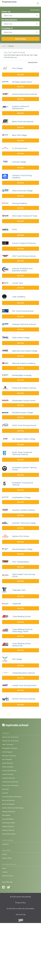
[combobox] (20, 15)
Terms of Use (20, 914)
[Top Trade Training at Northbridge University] (6, 375)
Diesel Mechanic (7, 763)
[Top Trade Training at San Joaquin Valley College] (6, 439)
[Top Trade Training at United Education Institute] (6, 673)
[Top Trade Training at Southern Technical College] (6, 523)
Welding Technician (8, 811)
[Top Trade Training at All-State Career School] (6, 82)
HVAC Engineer (7, 752)
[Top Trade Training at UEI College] (6, 659)
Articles (4, 854)
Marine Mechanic (8, 767)
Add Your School (7, 876)
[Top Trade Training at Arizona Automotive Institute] (6, 94)
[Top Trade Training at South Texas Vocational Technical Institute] (6, 453)
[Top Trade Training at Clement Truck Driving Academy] (6, 176)
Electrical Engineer (8, 804)
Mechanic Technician (9, 756)
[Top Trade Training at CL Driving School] (6, 148)
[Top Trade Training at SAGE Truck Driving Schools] (6, 425)
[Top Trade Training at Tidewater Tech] (6, 590)
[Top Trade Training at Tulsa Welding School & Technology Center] (6, 630)
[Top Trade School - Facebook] (3, 887)
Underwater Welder (8, 823)
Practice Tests (6, 858)
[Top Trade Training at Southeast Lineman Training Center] (6, 468)
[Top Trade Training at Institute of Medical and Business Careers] (6, 269)
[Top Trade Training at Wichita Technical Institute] (6, 699)
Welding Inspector (8, 830)
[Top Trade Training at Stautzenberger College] (6, 549)
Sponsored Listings (32, 62)
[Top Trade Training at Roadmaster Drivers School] (6, 401)
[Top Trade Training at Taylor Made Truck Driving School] (6, 575)
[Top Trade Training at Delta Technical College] (6, 190)
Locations (5, 844)
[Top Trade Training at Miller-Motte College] (6, 337)
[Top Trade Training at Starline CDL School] (6, 536)
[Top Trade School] (9, 3)
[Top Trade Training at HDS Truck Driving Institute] (6, 256)
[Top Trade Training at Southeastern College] (6, 497)
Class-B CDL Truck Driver (10, 741)
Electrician (5, 789)
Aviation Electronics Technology (12, 808)
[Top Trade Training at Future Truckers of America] (6, 243)
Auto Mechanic (7, 759)
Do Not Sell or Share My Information (20, 908)
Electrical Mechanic (8, 800)
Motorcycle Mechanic (9, 770)
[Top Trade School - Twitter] (8, 887)
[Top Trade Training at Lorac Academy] (6, 296)
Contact (4, 872)
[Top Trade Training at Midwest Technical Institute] (6, 324)
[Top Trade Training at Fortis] (6, 229)
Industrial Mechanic (8, 778)
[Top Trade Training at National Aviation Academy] (6, 363)
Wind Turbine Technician (10, 785)
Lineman (5, 793)
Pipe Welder (6, 815)
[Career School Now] (20, 920)
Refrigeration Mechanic (10, 748)
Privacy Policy (20, 902)
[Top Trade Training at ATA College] (6, 68)
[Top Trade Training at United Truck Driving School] (6, 685)
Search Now (20, 39)
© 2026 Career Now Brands (20, 896)
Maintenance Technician (10, 782)
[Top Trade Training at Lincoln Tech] (6, 283)
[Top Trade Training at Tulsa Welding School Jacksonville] (6, 644)
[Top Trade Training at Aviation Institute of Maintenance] (6, 107)
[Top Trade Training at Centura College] (6, 162)
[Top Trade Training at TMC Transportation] (6, 561)
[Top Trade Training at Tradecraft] (6, 604)
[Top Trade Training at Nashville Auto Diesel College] (6, 350)
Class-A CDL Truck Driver (10, 737)
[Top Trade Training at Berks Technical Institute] (6, 122)
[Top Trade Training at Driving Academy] (6, 203)
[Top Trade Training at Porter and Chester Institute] (6, 388)
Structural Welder (8, 819)
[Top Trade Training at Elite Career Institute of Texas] (6, 216)
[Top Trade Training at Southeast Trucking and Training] (6, 483)
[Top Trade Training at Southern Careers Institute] (6, 510)
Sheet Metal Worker (9, 834)
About (4, 868)
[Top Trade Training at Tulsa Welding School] (6, 616)
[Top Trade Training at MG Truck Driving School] (6, 311)
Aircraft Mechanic (8, 774)
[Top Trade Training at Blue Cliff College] (6, 135)
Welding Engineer (8, 826)
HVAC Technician (7, 744)
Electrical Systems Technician (12, 797)
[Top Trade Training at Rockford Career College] (6, 413)
